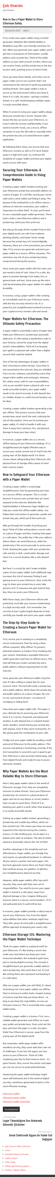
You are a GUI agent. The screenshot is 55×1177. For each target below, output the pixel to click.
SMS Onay (10, 1162)
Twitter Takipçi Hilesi (15, 1169)
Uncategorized (11, 1109)
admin (26, 30)
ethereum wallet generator (16, 1101)
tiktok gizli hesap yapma (17, 1165)
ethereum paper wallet (14, 1097)
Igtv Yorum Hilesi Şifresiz (17, 1146)
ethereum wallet (11, 1093)
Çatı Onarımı (13, 5)
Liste (7, 1150)
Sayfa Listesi (11, 1158)
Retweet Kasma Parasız (17, 1154)
